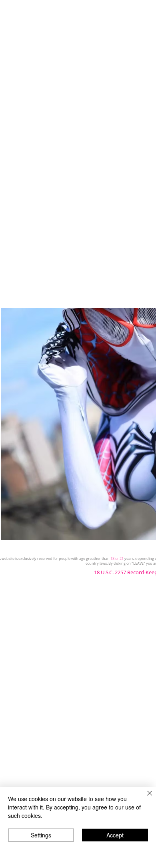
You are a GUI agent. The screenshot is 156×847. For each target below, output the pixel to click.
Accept (115, 835)
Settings (41, 835)
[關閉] (144, 797)
